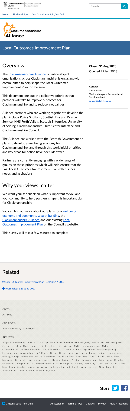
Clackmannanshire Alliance (27, 74)
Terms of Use (75, 403)
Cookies (90, 403)
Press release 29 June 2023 (20, 288)
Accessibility (57, 403)
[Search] (124, 6)
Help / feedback (119, 403)
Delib (30, 403)
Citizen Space (13, 403)
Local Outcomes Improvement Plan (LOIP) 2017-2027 (35, 281)
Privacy (102, 403)
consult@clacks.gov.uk (100, 101)
